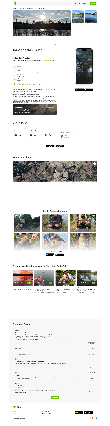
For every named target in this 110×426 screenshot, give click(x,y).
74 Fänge (21, 91)
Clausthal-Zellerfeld (47, 60)
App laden (93, 3)
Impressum (15, 411)
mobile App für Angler (48, 89)
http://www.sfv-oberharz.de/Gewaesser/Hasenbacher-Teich (29, 84)
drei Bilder (27, 91)
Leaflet (51, 181)
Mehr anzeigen (55, 397)
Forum (79, 3)
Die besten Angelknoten (46, 413)
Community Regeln (45, 411)
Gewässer (85, 3)
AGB (14, 413)
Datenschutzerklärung (17, 409)
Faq (42, 415)
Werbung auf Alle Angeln (46, 409)
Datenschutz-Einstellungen (19, 418)
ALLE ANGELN (33, 98)
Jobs (14, 415)
